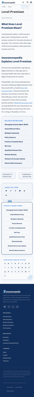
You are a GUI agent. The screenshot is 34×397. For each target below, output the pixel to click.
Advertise (6, 361)
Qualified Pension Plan (17, 237)
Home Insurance (7, 319)
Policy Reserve (17, 223)
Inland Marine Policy (17, 214)
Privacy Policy (18, 387)
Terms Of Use (10, 387)
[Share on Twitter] (6, 190)
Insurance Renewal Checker (11, 343)
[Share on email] (24, 190)
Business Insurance (8, 325)
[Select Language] (30, 2)
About (4, 352)
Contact (5, 355)
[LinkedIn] (13, 306)
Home (4, 7)
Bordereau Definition (26, 175)
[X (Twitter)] (9, 306)
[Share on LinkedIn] (6, 195)
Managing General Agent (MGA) (17, 210)
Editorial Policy (10, 391)
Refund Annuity (17, 241)
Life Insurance (7, 328)
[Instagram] (17, 306)
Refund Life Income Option (17, 246)
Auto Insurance (7, 316)
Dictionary (6, 337)
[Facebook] (4, 306)
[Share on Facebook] (10, 190)
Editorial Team (7, 358)
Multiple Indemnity (17, 219)
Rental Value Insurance (17, 250)
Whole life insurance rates (23, 103)
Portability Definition (7, 175)
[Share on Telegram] (15, 190)
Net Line (17, 232)
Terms (10, 7)
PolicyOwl (6, 340)
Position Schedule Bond (17, 228)
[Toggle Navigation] (27, 2)
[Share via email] (19, 190)
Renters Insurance (8, 322)
